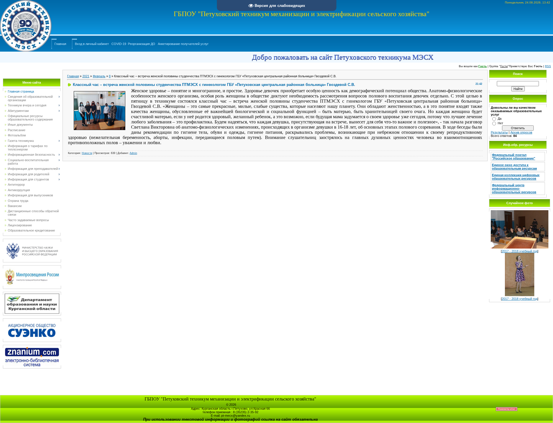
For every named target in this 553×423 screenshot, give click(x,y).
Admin (133, 153)
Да (499, 118)
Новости (87, 153)
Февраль (99, 76)
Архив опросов (521, 132)
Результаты (499, 132)
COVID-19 (118, 44)
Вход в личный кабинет (92, 44)
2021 (85, 76)
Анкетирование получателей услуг (183, 44)
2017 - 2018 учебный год (519, 251)
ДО (153, 44)
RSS (548, 66)
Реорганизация (139, 44)
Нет (500, 123)
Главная (60, 44)
